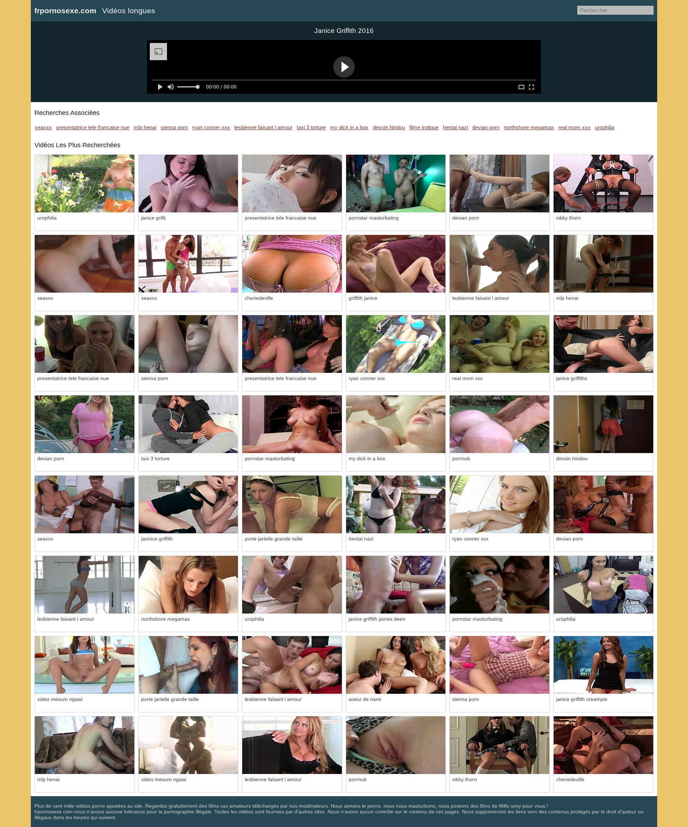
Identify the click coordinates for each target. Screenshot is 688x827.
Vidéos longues (128, 10)
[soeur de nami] (396, 665)
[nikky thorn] (603, 183)
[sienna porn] (188, 344)
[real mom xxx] (499, 344)
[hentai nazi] (396, 504)
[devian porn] (499, 183)
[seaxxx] (84, 264)
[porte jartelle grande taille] (292, 504)
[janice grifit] (188, 183)
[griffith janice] (396, 264)
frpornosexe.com (65, 10)
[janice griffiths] (603, 344)
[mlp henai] (603, 264)
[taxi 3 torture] (188, 424)
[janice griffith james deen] (396, 585)
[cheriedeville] (292, 264)
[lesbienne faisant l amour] (499, 264)
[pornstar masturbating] (396, 183)
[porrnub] (499, 424)
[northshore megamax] (188, 585)
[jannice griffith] (188, 504)
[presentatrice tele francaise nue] (292, 183)
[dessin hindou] (603, 424)
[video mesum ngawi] (84, 665)
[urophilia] (84, 183)
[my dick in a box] (396, 424)
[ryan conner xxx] (396, 344)
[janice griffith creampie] (603, 665)
